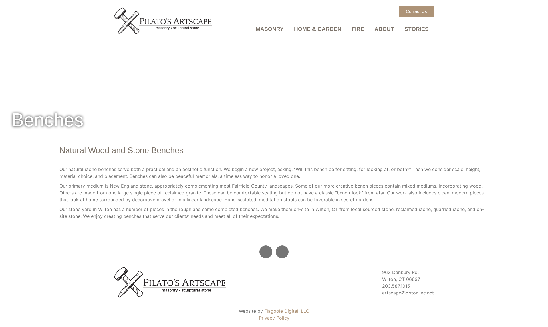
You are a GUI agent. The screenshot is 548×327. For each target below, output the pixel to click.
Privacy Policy (274, 318)
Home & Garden (317, 29)
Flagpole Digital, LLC (286, 311)
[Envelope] (282, 251)
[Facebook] (265, 251)
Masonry (270, 29)
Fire (358, 29)
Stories (416, 29)
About (384, 29)
